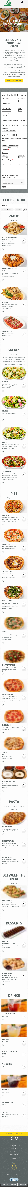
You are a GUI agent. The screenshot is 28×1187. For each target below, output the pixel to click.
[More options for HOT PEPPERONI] (24, 668)
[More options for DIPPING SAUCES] (24, 784)
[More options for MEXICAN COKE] (24, 1105)
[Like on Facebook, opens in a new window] (11, 1139)
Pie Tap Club (22, 1185)
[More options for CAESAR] (24, 384)
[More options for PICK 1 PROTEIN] (24, 844)
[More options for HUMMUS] (24, 305)
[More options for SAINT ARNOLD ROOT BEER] (24, 1054)
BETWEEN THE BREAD (7, 209)
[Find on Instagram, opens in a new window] (16, 1139)
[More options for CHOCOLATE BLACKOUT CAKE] (24, 944)
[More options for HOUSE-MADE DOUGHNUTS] (24, 976)
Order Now (5, 1185)
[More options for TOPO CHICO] (24, 1067)
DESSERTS (18, 209)
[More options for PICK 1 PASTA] (24, 829)
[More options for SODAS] (24, 1115)
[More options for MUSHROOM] (24, 574)
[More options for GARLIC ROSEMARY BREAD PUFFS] (24, 240)
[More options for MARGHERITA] (24, 547)
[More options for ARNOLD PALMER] (24, 1016)
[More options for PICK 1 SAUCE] (24, 860)
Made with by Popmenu (11, 1134)
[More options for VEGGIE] (24, 634)
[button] (14, 237)
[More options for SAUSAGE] (24, 755)
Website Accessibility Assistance (14, 1174)
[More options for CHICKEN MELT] (24, 903)
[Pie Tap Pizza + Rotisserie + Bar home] (8, 3)
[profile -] (22, 2)
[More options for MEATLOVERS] (24, 697)
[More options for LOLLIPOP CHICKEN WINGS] (24, 271)
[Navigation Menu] (26, 2)
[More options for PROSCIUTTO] (24, 603)
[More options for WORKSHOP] (24, 474)
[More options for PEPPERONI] (24, 728)
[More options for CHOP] (24, 445)
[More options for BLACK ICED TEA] (24, 1092)
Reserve (13, 1185)
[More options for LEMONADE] (24, 1042)
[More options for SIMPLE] (24, 413)
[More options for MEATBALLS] (24, 334)
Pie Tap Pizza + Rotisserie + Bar (14, 1166)
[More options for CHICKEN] (24, 518)
